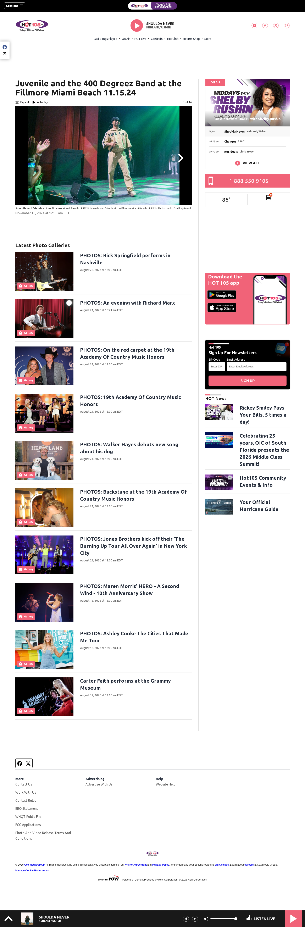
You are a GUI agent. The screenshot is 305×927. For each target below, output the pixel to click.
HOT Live (140, 38)
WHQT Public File (28, 816)
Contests (157, 38)
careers (249, 864)
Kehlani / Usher (158, 27)
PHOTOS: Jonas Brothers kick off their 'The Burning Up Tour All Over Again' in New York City (133, 546)
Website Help (165, 784)
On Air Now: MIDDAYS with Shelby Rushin (248, 119)
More (207, 38)
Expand (24, 102)
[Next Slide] (180, 158)
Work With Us (25, 792)
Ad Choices (222, 864)
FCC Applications (28, 825)
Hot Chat (172, 38)
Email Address (236, 359)
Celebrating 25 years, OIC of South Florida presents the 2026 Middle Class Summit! (264, 450)
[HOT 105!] (152, 6)
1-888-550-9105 (248, 181)
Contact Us (23, 784)
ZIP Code (214, 359)
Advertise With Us (98, 784)
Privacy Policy (160, 864)
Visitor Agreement (136, 864)
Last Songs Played (105, 38)
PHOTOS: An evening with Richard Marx (127, 303)
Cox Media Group (34, 864)
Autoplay (42, 102)
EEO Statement (26, 808)
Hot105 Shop (191, 38)
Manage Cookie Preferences (32, 870)
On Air (126, 38)
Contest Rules (25, 800)
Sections (12, 5)
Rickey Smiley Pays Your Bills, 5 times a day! (263, 415)
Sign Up (247, 381)
